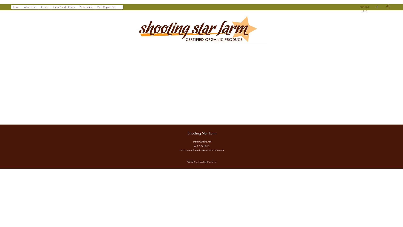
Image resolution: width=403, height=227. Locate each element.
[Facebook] (377, 7)
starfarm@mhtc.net (202, 141)
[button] (388, 7)
